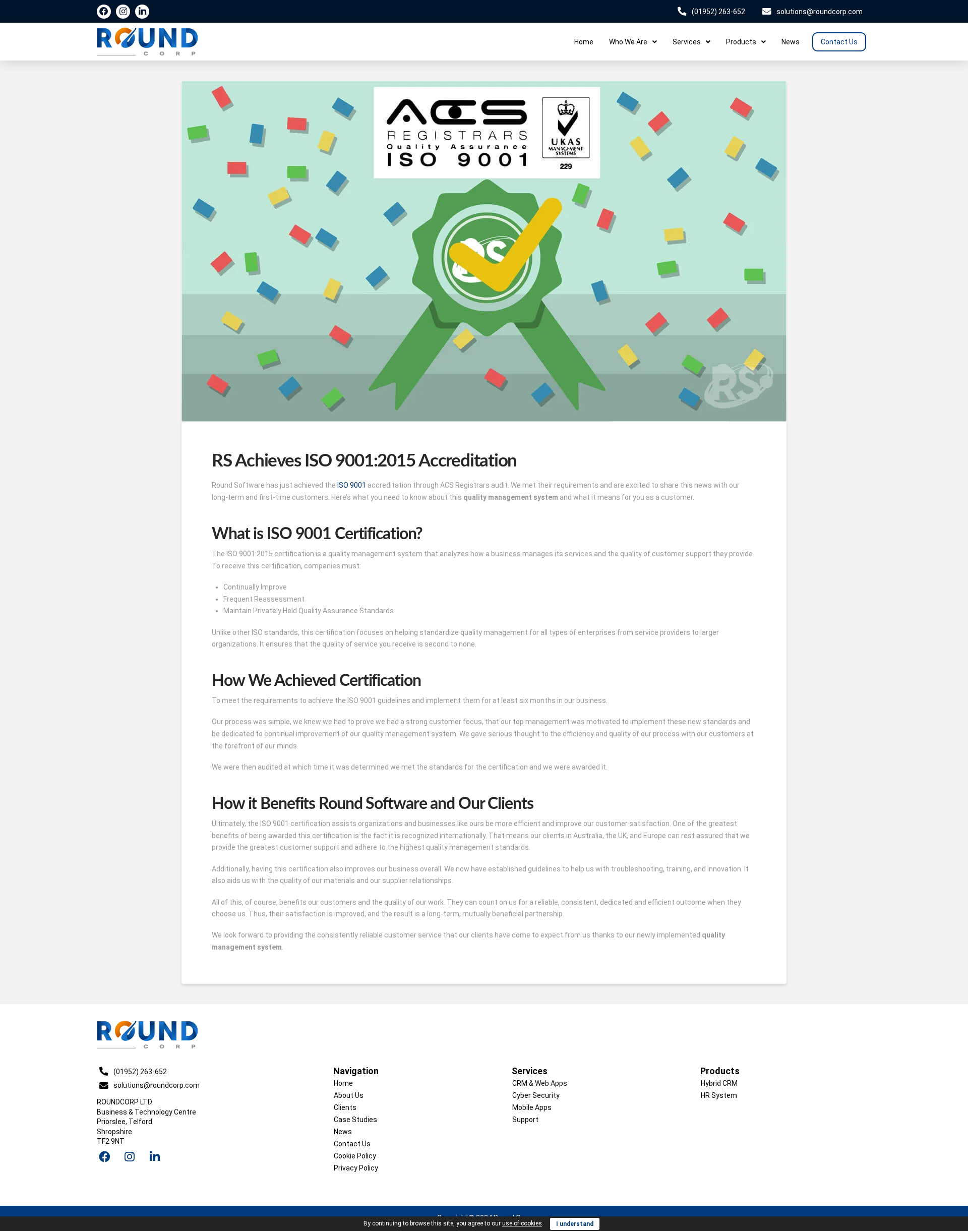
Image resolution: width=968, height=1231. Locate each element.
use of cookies (522, 1223)
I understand (574, 1223)
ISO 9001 (351, 485)
